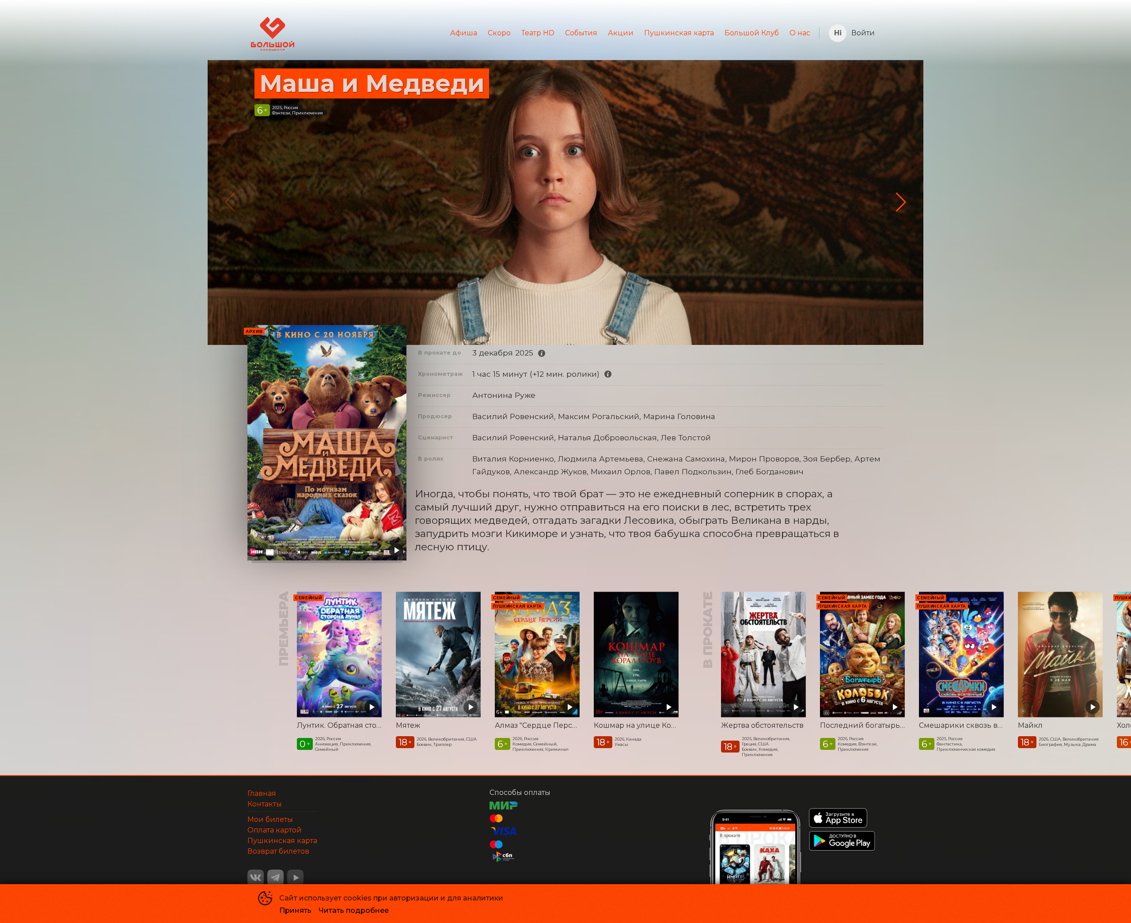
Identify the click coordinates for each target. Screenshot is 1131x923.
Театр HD (537, 33)
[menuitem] (463, 33)
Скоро (499, 33)
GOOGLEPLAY (842, 841)
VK (255, 878)
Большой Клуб (752, 33)
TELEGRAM (275, 878)
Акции (621, 33)
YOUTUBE (295, 878)
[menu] (557, 33)
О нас (799, 33)
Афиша (463, 33)
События (581, 33)
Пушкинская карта (679, 33)
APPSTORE (838, 818)
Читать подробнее (354, 910)
